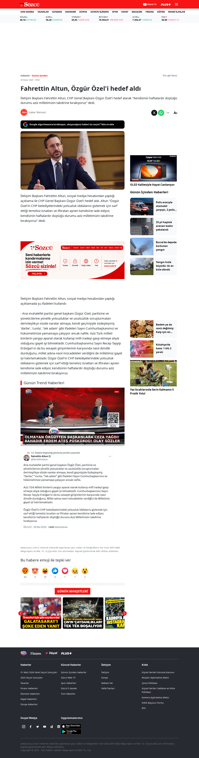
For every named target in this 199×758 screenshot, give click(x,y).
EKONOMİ (70, 11)
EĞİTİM (161, 11)
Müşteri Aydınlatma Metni (155, 677)
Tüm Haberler (68, 693)
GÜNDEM (57, 11)
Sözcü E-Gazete (69, 688)
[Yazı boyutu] (175, 113)
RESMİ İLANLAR (176, 11)
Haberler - (26, 75)
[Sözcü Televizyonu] (24, 653)
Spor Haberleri (68, 683)
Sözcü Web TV (68, 677)
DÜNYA (83, 11)
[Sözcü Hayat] (51, 653)
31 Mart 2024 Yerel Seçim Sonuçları (39, 672)
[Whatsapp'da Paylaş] (161, 113)
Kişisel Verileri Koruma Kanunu (158, 672)
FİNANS (150, 11)
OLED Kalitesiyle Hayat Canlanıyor (152, 184)
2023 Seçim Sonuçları (32, 677)
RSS (144, 708)
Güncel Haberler (71, 664)
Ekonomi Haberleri (30, 693)
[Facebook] (31, 727)
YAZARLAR (43, 11)
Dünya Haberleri (29, 704)
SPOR (115, 11)
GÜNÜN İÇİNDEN (99, 11)
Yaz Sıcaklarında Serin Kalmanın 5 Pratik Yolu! (152, 391)
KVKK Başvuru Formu (153, 702)
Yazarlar (25, 683)
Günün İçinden (40, 75)
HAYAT (124, 11)
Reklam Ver (107, 683)
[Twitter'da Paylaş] (154, 113)
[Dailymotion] (52, 727)
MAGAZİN (137, 11)
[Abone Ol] (169, 75)
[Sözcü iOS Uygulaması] (71, 726)
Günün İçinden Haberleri (149, 192)
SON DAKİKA (27, 11)
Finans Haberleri (29, 688)
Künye (104, 677)
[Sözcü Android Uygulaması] (71, 731)
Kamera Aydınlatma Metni (155, 697)
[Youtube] (45, 727)
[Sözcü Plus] (66, 653)
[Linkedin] (59, 727)
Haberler (26, 664)
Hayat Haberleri (29, 699)
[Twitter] (38, 727)
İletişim (105, 672)
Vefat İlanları (108, 688)
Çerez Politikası (149, 683)
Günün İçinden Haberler (73, 672)
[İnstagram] (24, 727)
